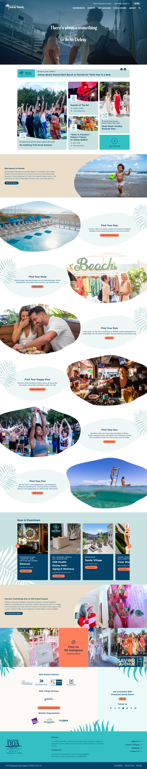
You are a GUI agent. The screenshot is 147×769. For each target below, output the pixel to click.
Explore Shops (37, 286)
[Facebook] (111, 708)
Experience (79, 8)
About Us (136, 741)
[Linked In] (135, 708)
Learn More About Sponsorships (49, 708)
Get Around (104, 8)
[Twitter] (115, 708)
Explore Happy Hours (37, 389)
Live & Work (120, 8)
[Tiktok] (127, 708)
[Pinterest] (131, 708)
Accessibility (118, 765)
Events (91, 8)
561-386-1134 (81, 756)
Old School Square (121, 4)
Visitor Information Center (102, 4)
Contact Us (135, 751)
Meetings (136, 748)
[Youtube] (123, 708)
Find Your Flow (109, 441)
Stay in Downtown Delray (109, 235)
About (132, 8)
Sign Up (122, 699)
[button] (125, 69)
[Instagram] (119, 708)
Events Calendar (133, 744)
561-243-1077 (84, 754)
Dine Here (109, 338)
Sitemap (139, 765)
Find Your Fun (37, 493)
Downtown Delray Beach (18, 766)
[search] (139, 8)
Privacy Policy (129, 765)
